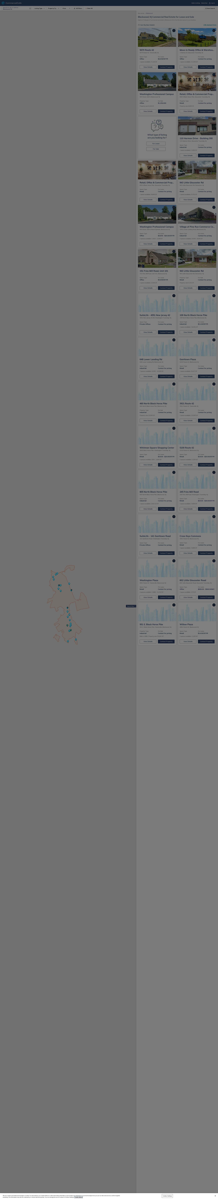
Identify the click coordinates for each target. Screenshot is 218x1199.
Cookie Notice (78, 1197)
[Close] (215, 1196)
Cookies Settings (167, 1196)
